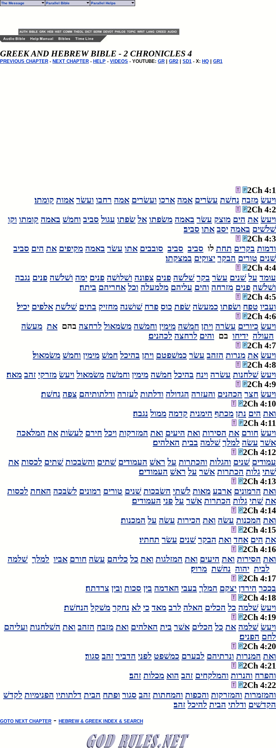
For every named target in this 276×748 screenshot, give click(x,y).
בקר (203, 277)
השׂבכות (157, 491)
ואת (269, 413)
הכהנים (229, 394)
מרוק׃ (199, 568)
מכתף (224, 413)
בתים (87, 306)
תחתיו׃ (149, 539)
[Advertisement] (102, 17)
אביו (61, 559)
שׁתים (106, 462)
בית (166, 627)
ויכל (110, 432)
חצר (251, 394)
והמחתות (168, 694)
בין (147, 588)
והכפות (197, 694)
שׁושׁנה (131, 306)
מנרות (235, 355)
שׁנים (267, 258)
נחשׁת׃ (50, 394)
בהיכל (130, 355)
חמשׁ (110, 355)
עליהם (181, 287)
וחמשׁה (145, 326)
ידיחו (240, 335)
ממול (158, 413)
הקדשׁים (262, 704)
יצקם (228, 588)
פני (168, 500)
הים (239, 219)
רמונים (90, 491)
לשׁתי (181, 491)
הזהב (215, 355)
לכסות (31, 462)
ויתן (207, 326)
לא (136, 607)
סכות (132, 588)
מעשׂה (31, 326)
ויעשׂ (268, 200)
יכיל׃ (23, 306)
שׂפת (182, 306)
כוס (166, 306)
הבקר (226, 258)
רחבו (104, 200)
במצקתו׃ (179, 258)
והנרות (242, 675)
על (252, 277)
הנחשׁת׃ (76, 607)
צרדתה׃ (97, 588)
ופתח (111, 694)
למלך (231, 442)
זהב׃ (135, 675)
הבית (92, 694)
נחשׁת (229, 200)
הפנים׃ (249, 636)
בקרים (244, 248)
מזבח (250, 200)
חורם (250, 432)
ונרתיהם (220, 656)
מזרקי (47, 374)
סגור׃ (92, 656)
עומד (267, 277)
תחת (224, 248)
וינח (202, 374)
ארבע (222, 491)
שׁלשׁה (183, 277)
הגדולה (177, 394)
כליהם (117, 559)
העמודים (132, 462)
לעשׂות (71, 432)
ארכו (167, 200)
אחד (241, 539)
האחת (40, 491)
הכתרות (230, 471)
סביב (91, 219)
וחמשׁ (72, 219)
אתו (208, 229)
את (253, 219)
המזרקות (133, 432)
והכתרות (193, 462)
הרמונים (247, 491)
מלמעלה (155, 287)
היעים (175, 432)
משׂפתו (160, 219)
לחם (269, 636)
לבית (262, 568)
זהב (30, 374)
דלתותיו (69, 694)
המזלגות (169, 559)
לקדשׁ (12, 694)
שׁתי (269, 471)
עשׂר (204, 219)
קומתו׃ (44, 200)
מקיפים (71, 248)
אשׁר (268, 442)
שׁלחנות (245, 374)
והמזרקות (226, 694)
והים (201, 287)
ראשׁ (157, 462)
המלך (208, 588)
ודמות (266, 248)
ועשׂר (85, 200)
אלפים (42, 306)
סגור (129, 694)
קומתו (28, 219)
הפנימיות (39, 694)
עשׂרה (225, 326)
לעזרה (127, 394)
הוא (172, 675)
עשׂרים (206, 200)
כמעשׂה (205, 306)
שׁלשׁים (264, 229)
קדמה (178, 413)
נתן (241, 413)
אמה (185, 200)
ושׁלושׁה (119, 277)
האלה (193, 607)
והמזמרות (260, 694)
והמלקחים (212, 675)
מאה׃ (14, 374)
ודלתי (237, 704)
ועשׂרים (144, 200)
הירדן (248, 588)
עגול (108, 219)
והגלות (220, 462)
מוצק (222, 219)
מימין (167, 326)
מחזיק (108, 306)
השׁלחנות (45, 627)
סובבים (151, 248)
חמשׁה (188, 326)
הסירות (214, 432)
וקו (12, 219)
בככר (267, 588)
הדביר (126, 656)
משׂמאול (118, 326)
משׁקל (100, 607)
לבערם (192, 656)
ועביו (268, 306)
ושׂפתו (230, 306)
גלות (253, 471)
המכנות (248, 520)
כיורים (248, 326)
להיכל (197, 704)
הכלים (215, 607)
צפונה (144, 277)
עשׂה (250, 442)
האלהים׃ (166, 442)
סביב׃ (191, 229)
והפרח (265, 675)
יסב (222, 229)
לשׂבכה (65, 491)
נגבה (22, 277)
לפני (145, 656)
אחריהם (112, 287)
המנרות (248, 656)
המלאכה (31, 432)
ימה (81, 277)
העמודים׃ (153, 471)
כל (134, 559)
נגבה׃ (140, 413)
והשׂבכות (80, 462)
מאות (202, 491)
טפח (250, 306)
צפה (70, 394)
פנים (163, 277)
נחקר (120, 607)
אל (142, 219)
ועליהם (16, 627)
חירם (93, 432)
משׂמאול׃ (46, 355)
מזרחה (222, 287)
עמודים (264, 462)
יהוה (242, 568)
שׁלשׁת (66, 306)
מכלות (153, 675)
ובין (116, 588)
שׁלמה (210, 442)
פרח (151, 306)
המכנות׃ (133, 520)
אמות (65, 200)
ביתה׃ (87, 287)
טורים (247, 258)
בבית (190, 442)
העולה (263, 335)
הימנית (201, 413)
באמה (184, 219)
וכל (133, 287)
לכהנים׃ (160, 335)
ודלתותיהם (97, 394)
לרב (175, 607)
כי (146, 607)
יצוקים (204, 258)
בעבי (189, 588)
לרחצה (90, 326)
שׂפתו (126, 219)
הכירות (189, 520)
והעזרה (203, 394)
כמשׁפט (166, 656)
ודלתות (152, 394)
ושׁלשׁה (61, 277)
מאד (159, 607)
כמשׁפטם (171, 355)
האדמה (166, 588)
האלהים (144, 627)
